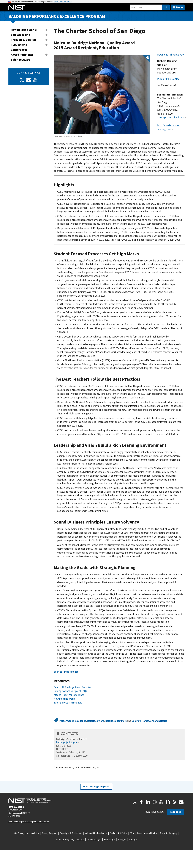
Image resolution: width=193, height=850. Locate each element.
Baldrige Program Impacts (68, 702)
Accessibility (33, 833)
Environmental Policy (147, 833)
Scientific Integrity (168, 833)
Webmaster (13, 821)
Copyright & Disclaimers (71, 833)
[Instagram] (154, 802)
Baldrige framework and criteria (149, 721)
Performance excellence (72, 721)
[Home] (16, 7)
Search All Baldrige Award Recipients (73, 687)
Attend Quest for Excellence (69, 695)
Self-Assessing (20, 35)
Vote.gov (133, 839)
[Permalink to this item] (121, 47)
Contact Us (27, 821)
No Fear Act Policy (118, 833)
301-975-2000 (14, 816)
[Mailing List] (181, 802)
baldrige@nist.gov (66, 742)
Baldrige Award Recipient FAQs (70, 691)
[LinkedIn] (148, 802)
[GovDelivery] (28, 79)
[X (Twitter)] (22, 79)
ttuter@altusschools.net (170, 117)
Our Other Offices (41, 821)
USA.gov (122, 839)
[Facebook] (141, 802)
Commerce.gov (94, 839)
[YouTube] (161, 802)
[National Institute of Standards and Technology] (30, 800)
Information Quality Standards (70, 839)
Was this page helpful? (96, 786)
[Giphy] (168, 802)
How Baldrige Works (24, 30)
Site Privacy (18, 833)
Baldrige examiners (116, 721)
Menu (179, 7)
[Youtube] (35, 79)
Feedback (175, 811)
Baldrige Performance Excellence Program (56, 16)
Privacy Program (49, 833)
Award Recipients (22, 54)
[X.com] (134, 802)
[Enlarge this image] (102, 94)
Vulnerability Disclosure (96, 833)
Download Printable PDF (170, 54)
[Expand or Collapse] (46, 29)
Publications (19, 44)
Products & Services (23, 39)
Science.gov (109, 839)
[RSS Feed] (174, 802)
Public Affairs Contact (168, 79)
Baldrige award (95, 721)
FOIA (132, 833)
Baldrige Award (20, 59)
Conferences (19, 49)
